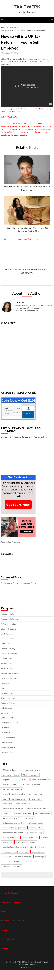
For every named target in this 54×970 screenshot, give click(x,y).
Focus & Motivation (9, 653)
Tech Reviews (7, 742)
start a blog (7, 842)
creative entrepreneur (41, 780)
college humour (22, 780)
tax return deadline (19, 135)
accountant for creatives (30, 770)
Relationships (6, 708)
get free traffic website (12, 789)
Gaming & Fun (6, 658)
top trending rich (30, 861)
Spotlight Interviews (9, 723)
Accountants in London (10, 614)
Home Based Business (10, 673)
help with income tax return (32, 126)
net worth (30, 818)
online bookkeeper (35, 823)
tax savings (39, 856)
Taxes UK (12, 27)
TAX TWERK (27, 6)
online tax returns (36, 828)
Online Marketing (8, 698)
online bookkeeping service (14, 828)
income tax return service (23, 132)
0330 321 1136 (10, 117)
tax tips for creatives (11, 861)
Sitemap (4, 948)
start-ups (45, 837)
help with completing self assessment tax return (22, 794)
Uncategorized (7, 752)
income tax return (12, 129)
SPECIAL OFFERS (8, 718)
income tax (7, 804)
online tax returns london (13, 832)
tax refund (7, 856)
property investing (10, 837)
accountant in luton (14, 123)
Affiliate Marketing (8, 624)
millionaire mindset (42, 813)
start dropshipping (37, 847)
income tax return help (30, 129)
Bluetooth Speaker (9, 629)
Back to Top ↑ (27, 967)
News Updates (7, 693)
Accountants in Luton (10, 619)
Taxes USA (5, 732)
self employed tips (29, 837)
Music (3, 688)
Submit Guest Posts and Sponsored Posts (18, 583)
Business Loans (7, 639)
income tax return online (13, 808)
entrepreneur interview (30, 784)
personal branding (34, 832)
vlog (43, 861)
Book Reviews (7, 634)
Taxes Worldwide (8, 737)
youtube (17, 866)
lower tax (39, 132)
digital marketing (9, 784)
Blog (3, 911)
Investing (5, 683)
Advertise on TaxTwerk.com (12, 921)
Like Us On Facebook (10, 893)
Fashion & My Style (9, 648)
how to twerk (34, 799)
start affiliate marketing (25, 842)
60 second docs (9, 770)
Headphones (6, 663)
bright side (7, 780)
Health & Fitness (8, 668)
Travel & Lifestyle (8, 747)
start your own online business (15, 852)
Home (3, 27)
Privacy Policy (6, 930)
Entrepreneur (6, 644)
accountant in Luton (36, 109)
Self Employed (7, 713)
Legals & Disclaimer (9, 939)
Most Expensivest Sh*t (12, 818)
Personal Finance (8, 703)
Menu (3, 19)
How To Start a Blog (9, 678)
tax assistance (38, 852)
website (6, 866)
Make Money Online (22, 813)
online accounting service (13, 823)
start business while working (14, 847)
